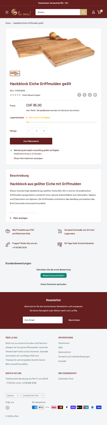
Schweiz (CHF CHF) (31, 395)
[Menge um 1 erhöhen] (44, 131)
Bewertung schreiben (53, 275)
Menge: (13, 130)
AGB (60, 347)
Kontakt (62, 361)
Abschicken (74, 320)
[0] (99, 12)
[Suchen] (83, 12)
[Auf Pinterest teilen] (85, 94)
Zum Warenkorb (31, 141)
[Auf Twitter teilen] (90, 94)
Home (8, 23)
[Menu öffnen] (7, 12)
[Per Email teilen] (95, 94)
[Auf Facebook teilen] (79, 94)
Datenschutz (64, 352)
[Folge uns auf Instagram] (7, 408)
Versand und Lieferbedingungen (74, 356)
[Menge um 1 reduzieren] (29, 131)
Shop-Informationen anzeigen (28, 158)
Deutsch (10, 395)
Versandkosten (43, 110)
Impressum (63, 343)
